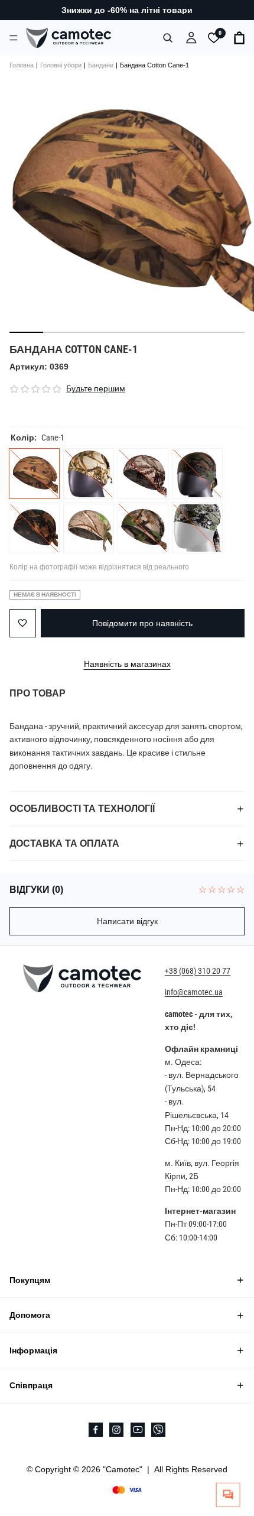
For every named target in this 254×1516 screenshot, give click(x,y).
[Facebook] (96, 1430)
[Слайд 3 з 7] (93, 332)
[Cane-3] (143, 473)
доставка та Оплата (64, 843)
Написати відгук (127, 921)
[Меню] (13, 37)
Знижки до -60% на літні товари (127, 10)
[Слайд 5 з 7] (160, 332)
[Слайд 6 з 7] (194, 332)
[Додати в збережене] (22, 623)
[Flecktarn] (197, 473)
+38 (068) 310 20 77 (197, 971)
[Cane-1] (34, 473)
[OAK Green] (88, 528)
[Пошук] (168, 38)
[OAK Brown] (34, 528)
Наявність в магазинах (127, 663)
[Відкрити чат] (228, 1495)
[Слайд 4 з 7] (127, 332)
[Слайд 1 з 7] (26, 332)
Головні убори (61, 65)
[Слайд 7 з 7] (228, 332)
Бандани (100, 65)
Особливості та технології (82, 808)
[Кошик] (240, 38)
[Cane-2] (88, 473)
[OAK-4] (143, 528)
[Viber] (158, 1430)
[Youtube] (138, 1430)
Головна (21, 65)
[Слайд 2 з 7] (60, 332)
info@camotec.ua (194, 992)
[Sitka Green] (197, 528)
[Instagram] (116, 1430)
